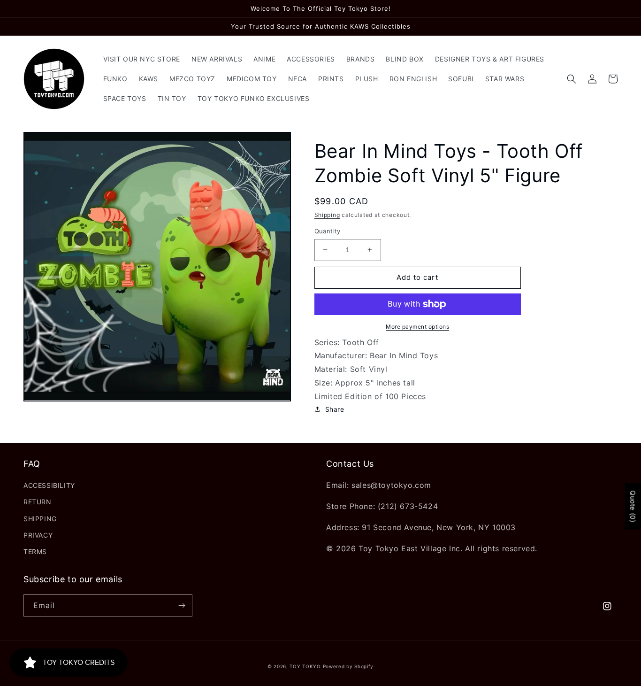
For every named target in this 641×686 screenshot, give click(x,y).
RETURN (37, 502)
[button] (571, 79)
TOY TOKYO (305, 666)
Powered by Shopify (348, 666)
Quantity (327, 231)
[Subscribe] (181, 605)
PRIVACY (38, 535)
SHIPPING (40, 519)
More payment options (417, 326)
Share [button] (334, 409)
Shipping (327, 214)
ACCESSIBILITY (49, 485)
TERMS (35, 551)
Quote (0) (633, 506)
